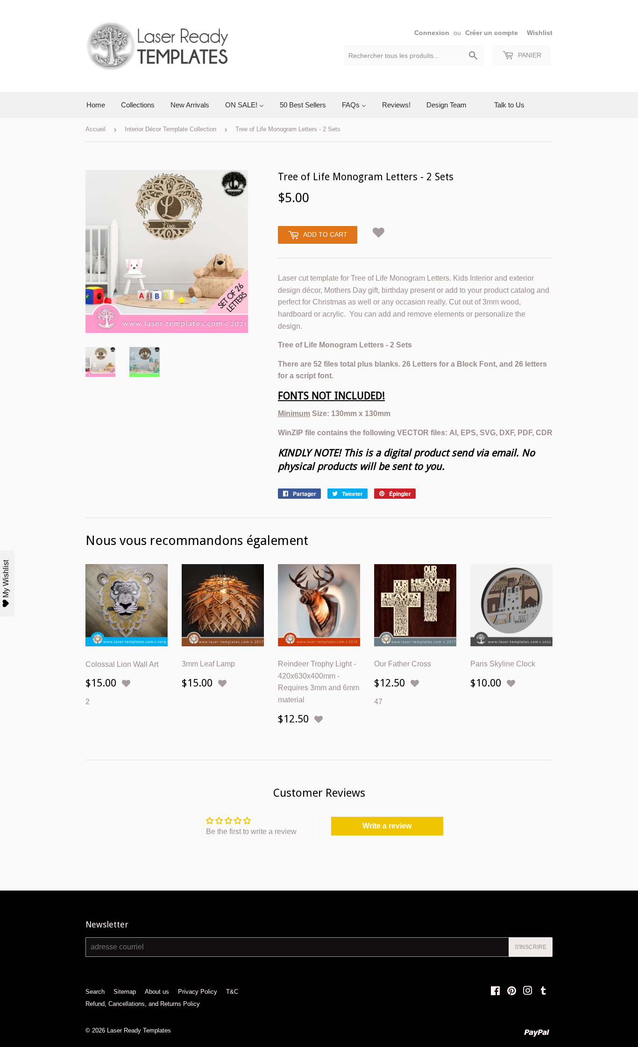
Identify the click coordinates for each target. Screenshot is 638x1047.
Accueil (95, 129)
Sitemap (124, 991)
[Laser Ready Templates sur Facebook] (495, 992)
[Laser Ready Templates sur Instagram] (527, 992)
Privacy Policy (197, 991)
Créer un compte (491, 32)
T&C (232, 991)
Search (95, 991)
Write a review (386, 826)
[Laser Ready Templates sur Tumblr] (543, 992)
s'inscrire (530, 947)
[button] (378, 231)
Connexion (431, 32)
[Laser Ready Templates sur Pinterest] (512, 992)
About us (157, 991)
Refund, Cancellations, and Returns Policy (142, 1003)
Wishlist (540, 32)
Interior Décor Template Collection (170, 129)
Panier (528, 55)
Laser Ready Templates (139, 1030)
